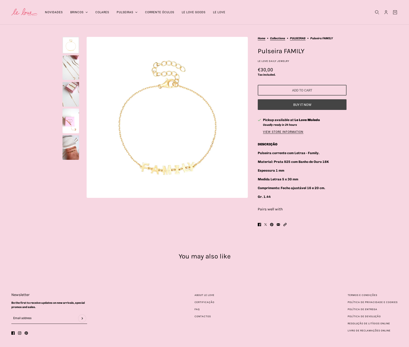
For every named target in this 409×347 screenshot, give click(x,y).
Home (261, 38)
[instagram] (19, 333)
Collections (277, 38)
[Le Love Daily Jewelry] (24, 12)
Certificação (204, 302)
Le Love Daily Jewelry (273, 61)
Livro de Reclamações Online (369, 330)
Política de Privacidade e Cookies (373, 302)
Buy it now (302, 105)
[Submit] (82, 318)
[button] (285, 224)
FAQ (197, 309)
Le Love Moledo (307, 120)
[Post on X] (265, 224)
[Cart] (395, 12)
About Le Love (204, 295)
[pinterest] (26, 333)
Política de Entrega (362, 309)
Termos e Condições (362, 295)
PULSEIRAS (298, 38)
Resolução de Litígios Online (369, 323)
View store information (283, 131)
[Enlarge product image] (167, 117)
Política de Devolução (364, 316)
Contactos (203, 316)
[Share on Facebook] (259, 224)
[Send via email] (278, 224)
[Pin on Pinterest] (271, 224)
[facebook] (13, 333)
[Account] (386, 12)
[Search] (377, 12)
